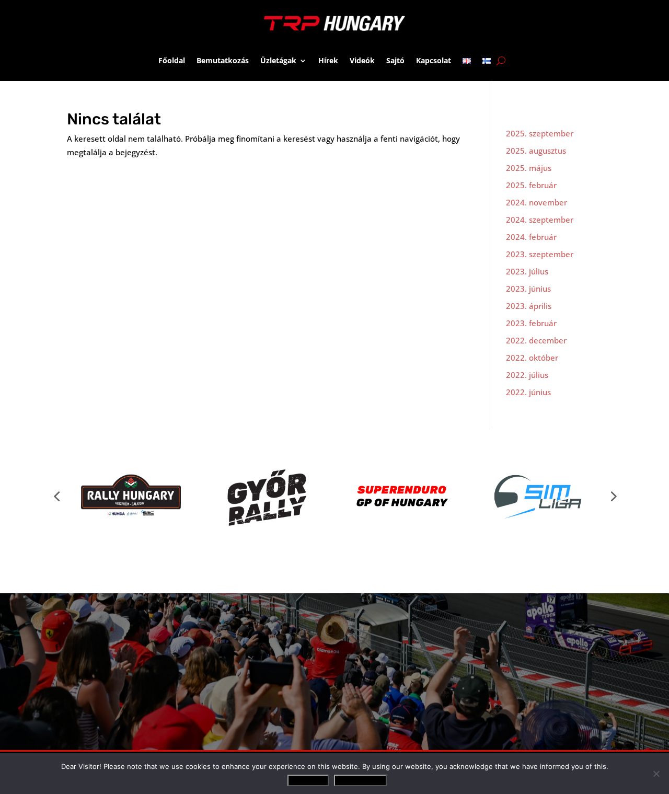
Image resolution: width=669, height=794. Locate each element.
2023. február (531, 323)
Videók (362, 60)
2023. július (527, 271)
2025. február (531, 185)
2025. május (528, 168)
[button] (56, 496)
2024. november (536, 202)
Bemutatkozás (223, 60)
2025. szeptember (539, 133)
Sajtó (395, 60)
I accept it (308, 780)
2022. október (532, 357)
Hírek (328, 60)
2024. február (531, 237)
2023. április (528, 306)
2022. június (528, 392)
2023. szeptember (539, 254)
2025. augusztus (536, 150)
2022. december (536, 340)
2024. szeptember (539, 219)
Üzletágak (278, 60)
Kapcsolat (433, 60)
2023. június (528, 288)
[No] (656, 773)
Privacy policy (360, 780)
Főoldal (171, 60)
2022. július (527, 375)
